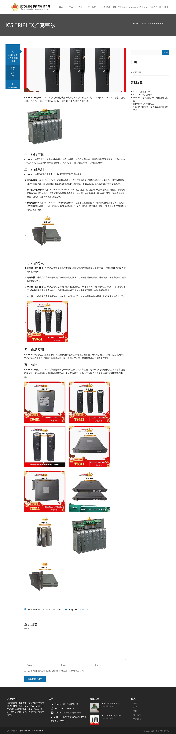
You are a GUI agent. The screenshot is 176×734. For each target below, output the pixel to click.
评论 (26, 629)
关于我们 (91, 7)
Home (135, 23)
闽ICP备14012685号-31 (34, 730)
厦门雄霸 (19, 730)
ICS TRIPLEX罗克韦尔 (142, 94)
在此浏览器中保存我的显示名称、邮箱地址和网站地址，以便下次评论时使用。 (56, 671)
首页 (60, 7)
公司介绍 (145, 23)
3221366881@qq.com (71, 712)
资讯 (80, 7)
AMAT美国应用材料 (141, 91)
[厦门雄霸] (30, 6)
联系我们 (105, 7)
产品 (70, 7)
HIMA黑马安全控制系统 (143, 104)
